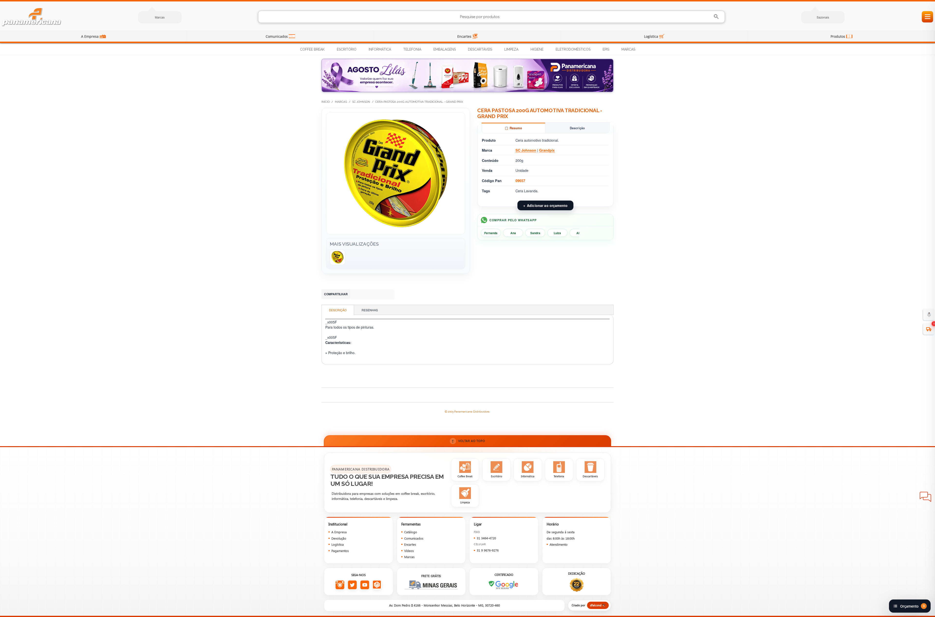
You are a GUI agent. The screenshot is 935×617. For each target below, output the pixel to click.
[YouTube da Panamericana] (364, 585)
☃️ (929, 314)
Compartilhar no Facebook (376, 294)
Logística (651, 36)
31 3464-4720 (486, 538)
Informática (380, 49)
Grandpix (547, 150)
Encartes (464, 36)
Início (325, 101)
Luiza (557, 233)
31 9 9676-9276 (488, 550)
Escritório (346, 49)
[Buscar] (717, 16)
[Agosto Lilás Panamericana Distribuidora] (467, 75)
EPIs (606, 49)
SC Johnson (361, 101)
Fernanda (490, 233)
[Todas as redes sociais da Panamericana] (377, 585)
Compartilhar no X (386, 294)
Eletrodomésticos (573, 49)
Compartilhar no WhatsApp (357, 294)
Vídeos (409, 551)
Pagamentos (340, 551)
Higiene (537, 49)
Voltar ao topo (468, 441)
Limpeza (511, 49)
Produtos (838, 36)
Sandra (535, 233)
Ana (513, 233)
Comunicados (277, 36)
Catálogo (410, 532)
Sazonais (823, 17)
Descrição (577, 128)
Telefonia (412, 49)
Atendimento (559, 544)
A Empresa (90, 36)
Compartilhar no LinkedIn (367, 294)
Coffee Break (312, 49)
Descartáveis (480, 49)
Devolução (338, 538)
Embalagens (444, 49)
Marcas (160, 17)
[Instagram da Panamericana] (340, 585)
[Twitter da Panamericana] (352, 585)
